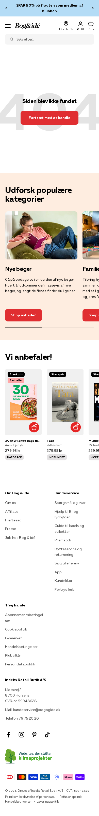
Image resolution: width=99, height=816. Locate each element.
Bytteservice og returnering (68, 552)
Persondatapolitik (20, 664)
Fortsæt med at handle (49, 117)
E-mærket (13, 638)
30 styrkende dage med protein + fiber (23, 440)
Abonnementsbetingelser (24, 618)
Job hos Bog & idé (20, 537)
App (58, 572)
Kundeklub (63, 580)
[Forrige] (6, 8)
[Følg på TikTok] (47, 734)
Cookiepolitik (16, 629)
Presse (10, 528)
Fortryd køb (65, 589)
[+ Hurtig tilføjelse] (34, 427)
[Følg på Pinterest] (34, 734)
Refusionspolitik (70, 797)
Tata (50, 440)
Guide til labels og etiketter (69, 528)
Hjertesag (13, 520)
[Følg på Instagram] (21, 734)
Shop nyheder (23, 315)
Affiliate (11, 511)
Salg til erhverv (67, 563)
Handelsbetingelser (21, 646)
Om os (10, 502)
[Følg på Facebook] (8, 734)
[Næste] (93, 8)
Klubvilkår (13, 655)
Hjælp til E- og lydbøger (66, 514)
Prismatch (63, 540)
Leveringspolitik (48, 801)
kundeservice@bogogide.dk (36, 709)
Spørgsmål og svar (70, 502)
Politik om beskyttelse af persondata (30, 797)
